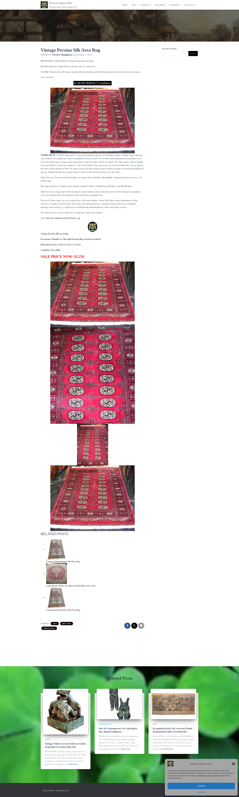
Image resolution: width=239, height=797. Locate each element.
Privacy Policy (201, 792)
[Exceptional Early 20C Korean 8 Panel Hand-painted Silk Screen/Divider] (173, 703)
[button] (233, 763)
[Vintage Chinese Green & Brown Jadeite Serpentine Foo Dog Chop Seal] (65, 711)
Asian (55, 624)
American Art (105, 724)
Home (124, 5)
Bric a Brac (66, 624)
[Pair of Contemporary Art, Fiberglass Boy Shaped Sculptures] (119, 703)
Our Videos (160, 5)
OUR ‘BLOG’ (190, 5)
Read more (73, 764)
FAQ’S (134, 5)
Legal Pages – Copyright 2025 (56, 790)
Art (154, 724)
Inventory (174, 5)
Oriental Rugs (49, 628)
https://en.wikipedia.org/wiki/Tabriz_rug (63, 218)
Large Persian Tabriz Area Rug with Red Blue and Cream (71, 585)
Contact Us (145, 5)
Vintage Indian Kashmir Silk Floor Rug (63, 561)
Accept (201, 786)
